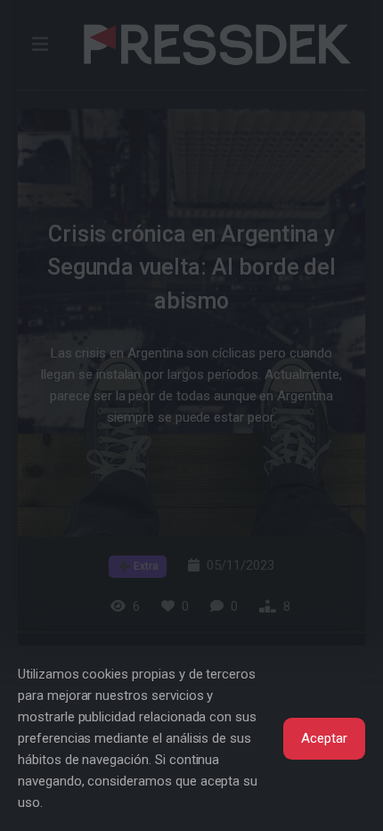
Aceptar (324, 738)
